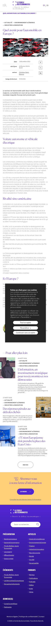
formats (32, 569)
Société (31, 560)
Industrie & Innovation (36, 549)
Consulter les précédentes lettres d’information (25, 499)
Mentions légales (12, 616)
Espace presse (8, 559)
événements (8, 569)
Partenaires (8, 607)
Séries (31, 592)
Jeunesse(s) (8, 552)
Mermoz (32, 575)
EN (47, 5)
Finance (32, 546)
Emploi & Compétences (37, 539)
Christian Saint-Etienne (24, 73)
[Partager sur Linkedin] (40, 74)
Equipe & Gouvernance (11, 542)
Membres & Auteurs (10, 539)
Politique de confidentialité (28, 616)
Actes (31, 588)
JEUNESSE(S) (8, 598)
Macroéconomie (34, 553)
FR (44, 5)
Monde (31, 556)
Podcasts (32, 581)
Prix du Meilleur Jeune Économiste (11, 547)
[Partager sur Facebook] (40, 63)
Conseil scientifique (10, 603)
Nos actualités (34, 563)
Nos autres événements (12, 584)
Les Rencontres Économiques (14, 580)
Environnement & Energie (37, 542)
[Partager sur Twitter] (40, 69)
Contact (41, 616)
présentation (9, 534)
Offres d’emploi (9, 555)
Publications (33, 578)
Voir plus (25, 465)
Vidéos (31, 585)
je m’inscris (23, 491)
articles (32, 534)
